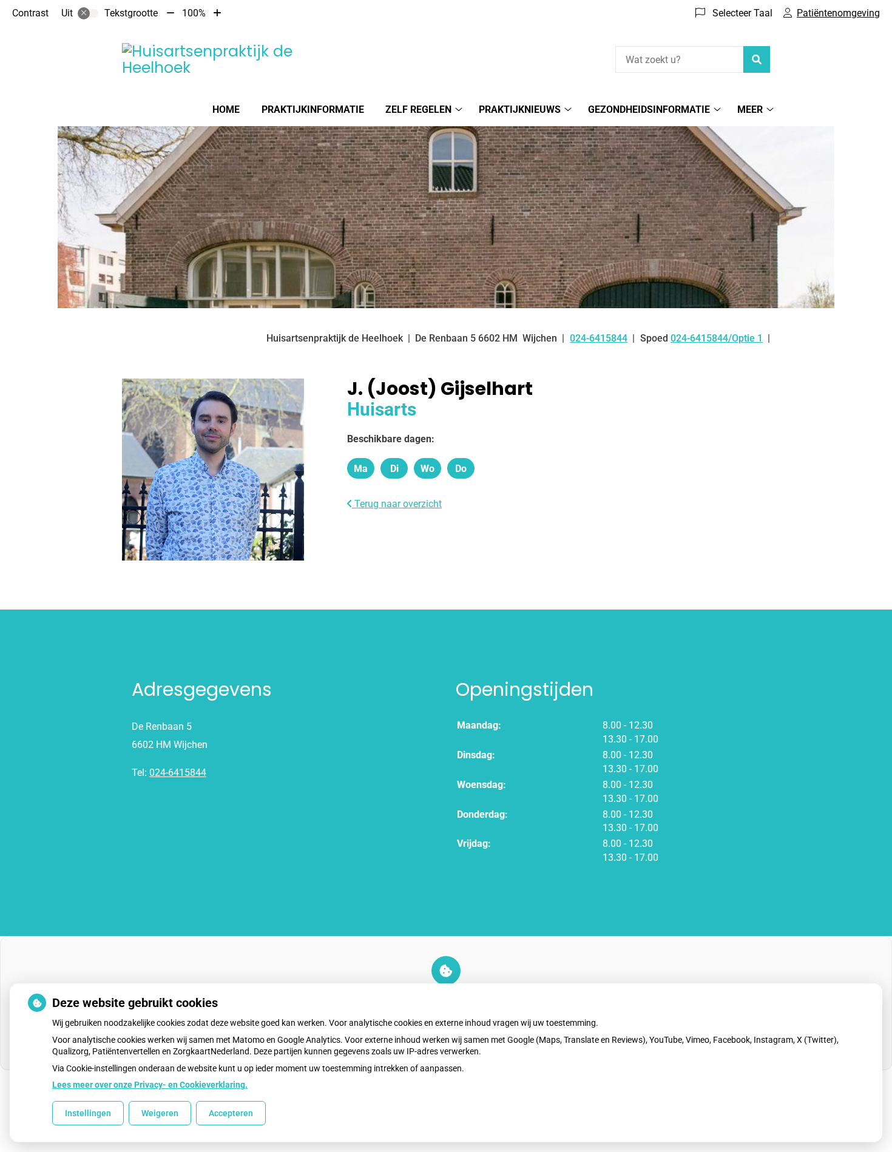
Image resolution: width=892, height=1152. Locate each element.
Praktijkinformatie (313, 109)
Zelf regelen (418, 109)
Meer (750, 109)
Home (226, 109)
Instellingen (88, 1113)
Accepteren (231, 1113)
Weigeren (159, 1113)
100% (194, 13)
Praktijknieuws (520, 109)
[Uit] (88, 13)
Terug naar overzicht (397, 504)
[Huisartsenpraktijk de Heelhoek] (213, 59)
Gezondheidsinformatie (649, 109)
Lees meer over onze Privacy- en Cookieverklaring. (150, 1085)
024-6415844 (177, 772)
